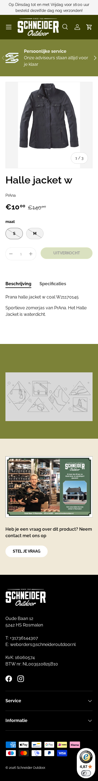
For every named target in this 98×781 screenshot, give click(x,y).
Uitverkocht (66, 253)
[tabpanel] (49, 306)
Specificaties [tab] (52, 283)
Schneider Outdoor (31, 768)
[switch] (86, 773)
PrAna (10, 195)
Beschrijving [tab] (18, 283)
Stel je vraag (26, 551)
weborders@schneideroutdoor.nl (43, 644)
